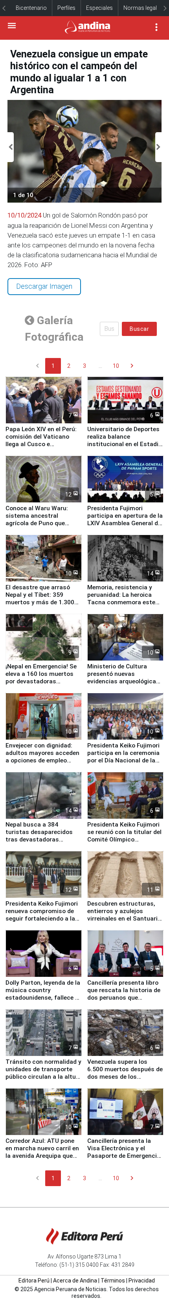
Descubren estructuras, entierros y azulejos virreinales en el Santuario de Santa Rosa (124, 915)
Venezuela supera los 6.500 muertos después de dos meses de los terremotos (125, 1073)
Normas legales (143, 8)
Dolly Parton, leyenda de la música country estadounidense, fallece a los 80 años (43, 994)
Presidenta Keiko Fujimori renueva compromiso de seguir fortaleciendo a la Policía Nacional (42, 915)
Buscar (139, 329)
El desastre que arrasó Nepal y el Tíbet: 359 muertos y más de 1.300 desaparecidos (40, 598)
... (100, 366)
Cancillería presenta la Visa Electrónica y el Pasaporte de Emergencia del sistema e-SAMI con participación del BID (123, 1155)
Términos (113, 1280)
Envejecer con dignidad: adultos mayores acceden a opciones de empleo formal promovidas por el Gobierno (42, 760)
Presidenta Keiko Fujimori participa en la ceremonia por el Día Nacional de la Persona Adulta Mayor (123, 756)
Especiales (99, 8)
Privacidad (142, 1280)
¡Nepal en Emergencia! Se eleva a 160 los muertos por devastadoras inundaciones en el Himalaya (41, 681)
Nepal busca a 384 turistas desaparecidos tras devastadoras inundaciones (39, 836)
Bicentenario (31, 8)
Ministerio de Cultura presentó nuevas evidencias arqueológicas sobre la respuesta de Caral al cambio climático (123, 681)
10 (116, 366)
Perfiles (66, 8)
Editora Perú (34, 1280)
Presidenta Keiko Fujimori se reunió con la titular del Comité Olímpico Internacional (124, 836)
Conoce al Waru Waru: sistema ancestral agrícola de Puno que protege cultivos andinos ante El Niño (41, 523)
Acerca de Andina (75, 1280)
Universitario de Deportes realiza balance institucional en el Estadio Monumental (124, 440)
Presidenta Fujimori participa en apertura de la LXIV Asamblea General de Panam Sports (125, 519)
